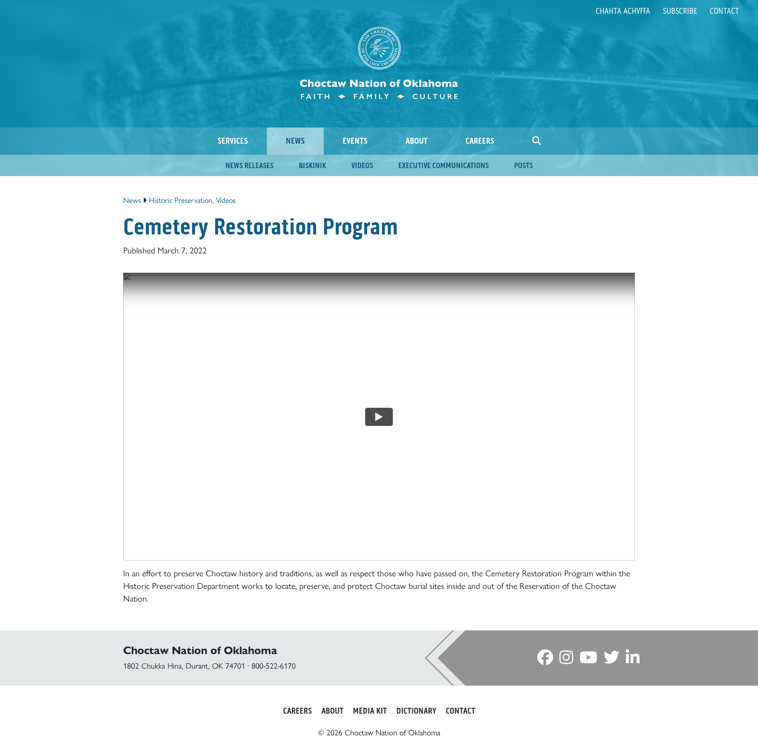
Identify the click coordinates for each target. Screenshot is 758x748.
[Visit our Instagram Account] (566, 660)
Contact (724, 11)
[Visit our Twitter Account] (611, 660)
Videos (226, 200)
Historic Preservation (180, 200)
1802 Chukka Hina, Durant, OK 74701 (184, 666)
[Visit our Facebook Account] (545, 660)
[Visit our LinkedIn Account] (633, 660)
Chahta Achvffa (623, 11)
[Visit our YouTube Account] (588, 660)
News (132, 200)
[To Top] (710, 727)
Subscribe (680, 11)
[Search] (536, 141)
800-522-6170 (273, 666)
